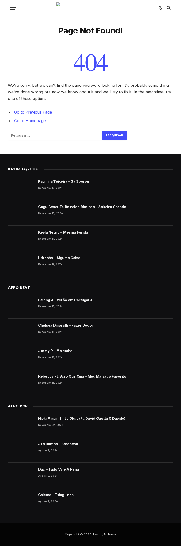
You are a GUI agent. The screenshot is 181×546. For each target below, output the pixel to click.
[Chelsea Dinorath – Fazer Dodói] (21, 331)
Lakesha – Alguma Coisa (59, 257)
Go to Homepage (30, 120)
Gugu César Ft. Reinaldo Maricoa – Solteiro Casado (82, 207)
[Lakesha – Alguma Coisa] (21, 264)
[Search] (168, 7)
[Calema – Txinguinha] (21, 501)
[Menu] (13, 7)
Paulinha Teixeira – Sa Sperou (63, 181)
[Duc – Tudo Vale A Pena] (21, 475)
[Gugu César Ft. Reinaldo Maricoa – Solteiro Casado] (21, 213)
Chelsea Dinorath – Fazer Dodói (65, 325)
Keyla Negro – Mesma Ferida (63, 232)
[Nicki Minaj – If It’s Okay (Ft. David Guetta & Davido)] (21, 424)
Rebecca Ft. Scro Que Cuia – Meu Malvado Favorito (82, 376)
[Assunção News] (90, 7)
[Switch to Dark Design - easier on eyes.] (160, 8)
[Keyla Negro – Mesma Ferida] (21, 238)
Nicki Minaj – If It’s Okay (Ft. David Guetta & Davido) (81, 418)
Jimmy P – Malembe (55, 351)
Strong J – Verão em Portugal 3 (65, 300)
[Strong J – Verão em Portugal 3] (21, 306)
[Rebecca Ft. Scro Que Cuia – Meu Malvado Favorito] (21, 382)
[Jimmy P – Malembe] (21, 357)
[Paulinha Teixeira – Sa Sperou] (21, 187)
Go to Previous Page (33, 112)
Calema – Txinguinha (55, 495)
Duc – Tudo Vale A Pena (58, 469)
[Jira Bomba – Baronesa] (21, 450)
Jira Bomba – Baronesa (58, 444)
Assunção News (104, 534)
